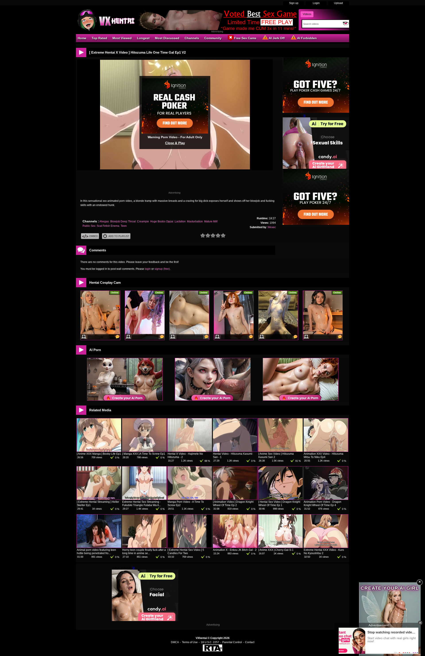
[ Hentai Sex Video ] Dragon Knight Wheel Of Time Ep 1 (279, 503)
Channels (192, 38)
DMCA (175, 642)
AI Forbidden (307, 38)
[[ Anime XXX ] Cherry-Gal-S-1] (280, 546)
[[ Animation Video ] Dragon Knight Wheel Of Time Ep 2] (235, 498)
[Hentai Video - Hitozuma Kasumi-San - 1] (235, 450)
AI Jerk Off (277, 38)
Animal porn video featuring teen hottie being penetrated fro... (96, 551)
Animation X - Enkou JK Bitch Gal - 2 (235, 549)
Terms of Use (190, 642)
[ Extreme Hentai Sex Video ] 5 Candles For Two (186, 551)
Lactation (180, 221)
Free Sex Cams (245, 38)
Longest (143, 38)
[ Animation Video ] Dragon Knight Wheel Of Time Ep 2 (233, 503)
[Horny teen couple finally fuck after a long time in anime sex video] (144, 546)
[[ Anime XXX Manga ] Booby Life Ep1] (99, 450)
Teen (124, 225)
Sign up (293, 3)
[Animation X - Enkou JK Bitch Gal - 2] (235, 546)
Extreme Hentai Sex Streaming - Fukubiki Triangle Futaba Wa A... (141, 503)
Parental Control (232, 642)
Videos (307, 14)
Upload (338, 3)
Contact (249, 642)
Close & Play (175, 143)
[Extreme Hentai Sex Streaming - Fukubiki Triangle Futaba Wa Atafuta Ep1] (144, 498)
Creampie (143, 221)
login (148, 268)
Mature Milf (210, 221)
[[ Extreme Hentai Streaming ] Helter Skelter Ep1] (99, 498)
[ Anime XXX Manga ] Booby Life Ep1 (99, 453)
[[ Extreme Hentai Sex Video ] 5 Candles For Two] (190, 546)
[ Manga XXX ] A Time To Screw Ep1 (143, 453)
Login (316, 3)
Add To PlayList (118, 236)
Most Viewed (122, 38)
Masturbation (195, 221)
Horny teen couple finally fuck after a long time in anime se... (144, 551)
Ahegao (104, 221)
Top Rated (99, 38)
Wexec (272, 227)
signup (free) (162, 268)
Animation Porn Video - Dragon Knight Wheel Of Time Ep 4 (322, 503)
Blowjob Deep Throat (123, 221)
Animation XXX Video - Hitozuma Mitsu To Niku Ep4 (323, 455)
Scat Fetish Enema (108, 225)
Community (213, 38)
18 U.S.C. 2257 (210, 642)
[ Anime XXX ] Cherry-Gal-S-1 (276, 549)
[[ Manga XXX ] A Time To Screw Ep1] (144, 450)
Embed (93, 236)
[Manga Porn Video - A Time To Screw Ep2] (190, 498)
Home (82, 38)
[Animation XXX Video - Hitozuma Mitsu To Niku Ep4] (326, 450)
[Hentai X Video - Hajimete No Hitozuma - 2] (190, 450)
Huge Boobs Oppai (161, 221)
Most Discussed (167, 38)
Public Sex (89, 225)
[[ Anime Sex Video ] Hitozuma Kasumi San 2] (280, 450)
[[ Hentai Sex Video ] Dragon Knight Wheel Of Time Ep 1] (280, 498)
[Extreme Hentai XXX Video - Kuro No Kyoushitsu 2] (326, 546)
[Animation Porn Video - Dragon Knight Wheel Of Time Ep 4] (326, 498)
